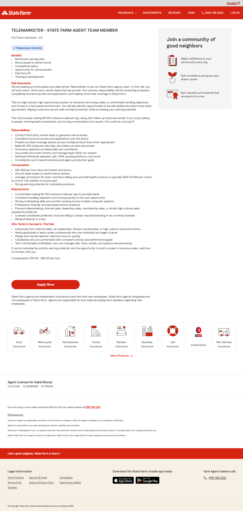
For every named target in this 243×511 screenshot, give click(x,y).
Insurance (126, 12)
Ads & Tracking (15, 477)
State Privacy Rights (70, 482)
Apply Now (45, 284)
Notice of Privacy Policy (41, 482)
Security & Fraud (38, 477)
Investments (152, 12)
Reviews (174, 12)
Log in (234, 12)
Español (232, 3)
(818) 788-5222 (214, 12)
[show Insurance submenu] (135, 12)
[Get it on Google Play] (147, 480)
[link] (16, 12)
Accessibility (66, 477)
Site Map (12, 487)
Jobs (191, 12)
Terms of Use (14, 482)
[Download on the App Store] (123, 480)
